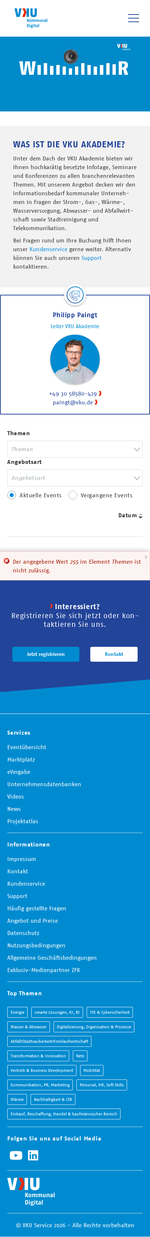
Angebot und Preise (32, 920)
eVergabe (18, 771)
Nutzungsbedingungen (36, 945)
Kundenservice (48, 249)
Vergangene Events (107, 495)
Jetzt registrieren (46, 654)
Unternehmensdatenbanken (44, 784)
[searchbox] (52, 449)
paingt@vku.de (73, 402)
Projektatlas (22, 821)
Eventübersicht (26, 747)
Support (92, 257)
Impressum (21, 858)
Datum (127, 515)
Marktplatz (21, 759)
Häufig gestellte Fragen (36, 908)
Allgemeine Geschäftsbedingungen (52, 957)
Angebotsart (24, 462)
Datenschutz (23, 932)
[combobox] (75, 449)
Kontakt (114, 654)
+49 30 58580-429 (73, 393)
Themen (18, 433)
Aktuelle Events (41, 495)
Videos (15, 796)
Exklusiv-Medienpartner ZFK (43, 969)
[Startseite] (31, 18)
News (14, 808)
